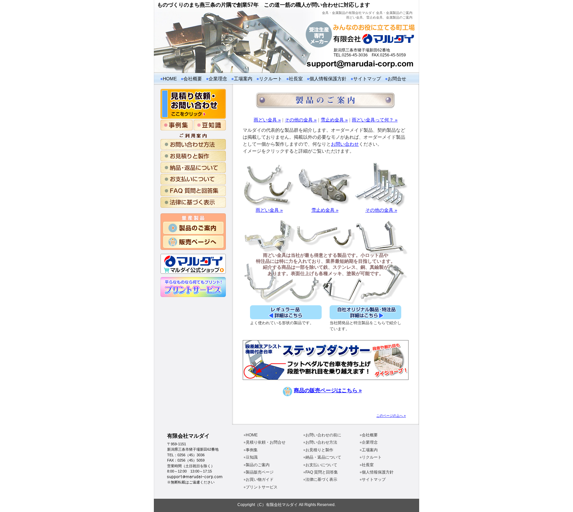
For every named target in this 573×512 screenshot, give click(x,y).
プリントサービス (262, 487)
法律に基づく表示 (321, 479)
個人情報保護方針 (328, 78)
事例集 (252, 450)
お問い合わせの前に (323, 435)
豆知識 (252, 457)
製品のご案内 (258, 465)
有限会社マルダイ (188, 436)
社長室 (296, 78)
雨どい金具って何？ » (375, 119)
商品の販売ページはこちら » (328, 390)
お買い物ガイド (260, 479)
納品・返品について (323, 457)
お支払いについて (321, 465)
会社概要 (192, 78)
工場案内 (243, 78)
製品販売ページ (260, 472)
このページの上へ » (391, 415)
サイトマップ (367, 78)
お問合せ (397, 78)
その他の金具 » (301, 119)
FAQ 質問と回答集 (321, 472)
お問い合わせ (345, 144)
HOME (170, 78)
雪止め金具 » (334, 119)
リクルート (270, 78)
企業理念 (218, 78)
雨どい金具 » (267, 119)
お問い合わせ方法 (321, 442)
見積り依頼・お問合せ (266, 442)
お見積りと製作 (319, 450)
